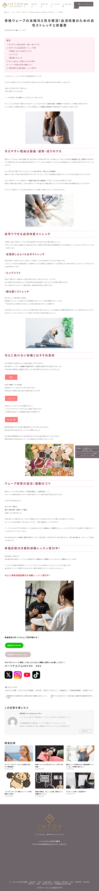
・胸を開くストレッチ (16, 58)
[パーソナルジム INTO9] (12, 7)
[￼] (8, 678)
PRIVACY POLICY (47, 884)
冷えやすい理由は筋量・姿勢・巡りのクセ (24, 44)
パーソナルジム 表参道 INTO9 (52, 888)
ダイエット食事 (11, 690)
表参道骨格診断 (76, 690)
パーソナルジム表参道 (26, 690)
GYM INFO (65, 882)
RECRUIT (87, 882)
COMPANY (78, 882)
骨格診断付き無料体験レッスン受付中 (23, 68)
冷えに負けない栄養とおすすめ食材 (22, 61)
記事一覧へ (85, 731)
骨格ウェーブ (88, 690)
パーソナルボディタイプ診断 (87, 454)
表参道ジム (63, 690)
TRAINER (57, 882)
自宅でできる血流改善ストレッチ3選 (22, 48)
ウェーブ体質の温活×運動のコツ (21, 65)
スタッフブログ (21, 30)
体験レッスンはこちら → (83, 5)
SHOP (40, 882)
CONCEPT (32, 882)
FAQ (71, 882)
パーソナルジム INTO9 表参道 (49, 841)
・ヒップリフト (13, 54)
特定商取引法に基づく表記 (63, 884)
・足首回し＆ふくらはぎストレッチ (20, 51)
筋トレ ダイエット (50, 690)
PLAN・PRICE (47, 882)
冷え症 (39, 690)
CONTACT (31, 884)
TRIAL (38, 884)
